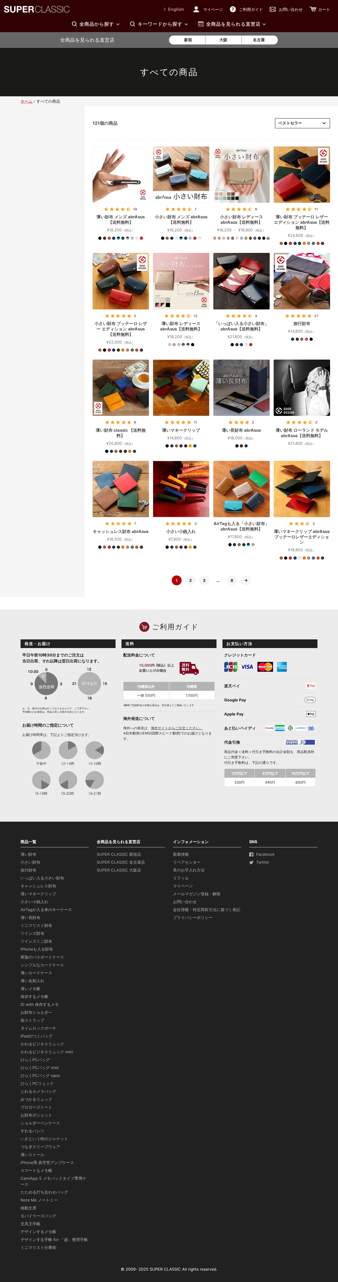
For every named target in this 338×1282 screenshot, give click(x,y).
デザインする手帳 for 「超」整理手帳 (54, 1239)
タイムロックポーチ (38, 1028)
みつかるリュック (36, 1099)
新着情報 (181, 854)
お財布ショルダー (36, 1012)
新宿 (188, 40)
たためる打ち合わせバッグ (44, 1192)
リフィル (181, 877)
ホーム (26, 101)
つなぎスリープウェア (40, 1146)
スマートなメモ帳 (36, 1170)
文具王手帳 (30, 1223)
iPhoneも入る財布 (37, 949)
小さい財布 (30, 862)
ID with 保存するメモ (40, 1004)
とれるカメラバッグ (38, 1091)
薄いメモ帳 (30, 988)
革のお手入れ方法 (189, 870)
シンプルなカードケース (42, 964)
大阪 (223, 40)
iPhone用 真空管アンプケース (47, 1162)
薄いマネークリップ (38, 893)
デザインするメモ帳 (38, 1231)
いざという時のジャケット (44, 1138)
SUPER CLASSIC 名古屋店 (121, 862)
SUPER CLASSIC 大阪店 (119, 870)
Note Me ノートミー (39, 1200)
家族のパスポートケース (42, 957)
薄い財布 (28, 854)
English (176, 9)
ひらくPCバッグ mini (40, 1067)
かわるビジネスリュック (42, 1043)
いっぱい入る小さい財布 (42, 877)
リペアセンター (187, 862)
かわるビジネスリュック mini (47, 1051)
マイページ (183, 885)
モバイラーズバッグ (38, 1215)
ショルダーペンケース (40, 1122)
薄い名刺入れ (32, 980)
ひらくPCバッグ (35, 1059)
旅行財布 (28, 870)
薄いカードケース (36, 972)
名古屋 (259, 40)
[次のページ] (246, 580)
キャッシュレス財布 (38, 885)
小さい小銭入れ (34, 901)
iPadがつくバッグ (36, 1036)
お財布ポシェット (36, 1115)
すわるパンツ (32, 1130)
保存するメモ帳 (34, 996)
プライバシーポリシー (193, 917)
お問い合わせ (185, 901)
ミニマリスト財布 (36, 925)
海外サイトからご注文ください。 (177, 728)
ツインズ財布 (32, 933)
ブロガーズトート (36, 1107)
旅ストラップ (32, 1020)
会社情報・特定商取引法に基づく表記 (206, 909)
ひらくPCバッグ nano (40, 1075)
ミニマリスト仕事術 (38, 1247)
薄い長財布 (30, 917)
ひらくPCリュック (37, 1083)
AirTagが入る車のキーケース (46, 909)
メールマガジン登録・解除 (196, 893)
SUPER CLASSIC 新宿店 (119, 854)
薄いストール (32, 1154)
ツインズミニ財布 (36, 941)
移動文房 (28, 1207)
